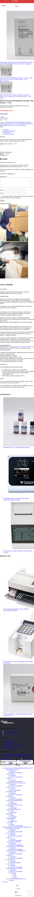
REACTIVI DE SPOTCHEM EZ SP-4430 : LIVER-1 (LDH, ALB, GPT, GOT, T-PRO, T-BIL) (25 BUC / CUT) (16, 78)
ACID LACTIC (11, 787)
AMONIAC (10, 796)
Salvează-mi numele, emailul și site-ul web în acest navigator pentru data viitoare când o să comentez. (17, 197)
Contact (5, 748)
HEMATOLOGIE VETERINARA (16, 850)
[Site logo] (17, 8)
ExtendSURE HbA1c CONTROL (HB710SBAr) (16, 447)
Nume (2, 190)
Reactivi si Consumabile (16, 825)
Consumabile (13, 803)
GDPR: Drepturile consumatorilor (12, 747)
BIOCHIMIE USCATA (13, 769)
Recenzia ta (3, 176)
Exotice (15, 877)
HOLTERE (10, 814)
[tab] (5, 129)
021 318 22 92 (18, 346)
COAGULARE (11, 864)
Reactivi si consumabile (16, 772)
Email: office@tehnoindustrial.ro (11, 734)
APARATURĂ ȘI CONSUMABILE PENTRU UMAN (18, 755)
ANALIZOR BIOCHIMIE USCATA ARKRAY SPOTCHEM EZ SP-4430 (16, 609)
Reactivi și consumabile (16, 871)
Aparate (12, 802)
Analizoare (13, 771)
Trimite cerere (4, 113)
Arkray (2, 98)
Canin (14, 874)
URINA (9, 778)
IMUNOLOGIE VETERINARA (15, 846)
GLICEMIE (10, 822)
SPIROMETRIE (11, 818)
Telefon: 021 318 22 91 (9, 733)
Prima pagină (3, 62)
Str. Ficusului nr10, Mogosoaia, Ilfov (12, 731)
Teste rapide (13, 873)
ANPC (5, 744)
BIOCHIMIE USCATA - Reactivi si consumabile (18, 64)
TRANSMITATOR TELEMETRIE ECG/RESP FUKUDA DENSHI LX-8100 (16, 499)
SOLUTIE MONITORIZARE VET (16, 879)
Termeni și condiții (8, 741)
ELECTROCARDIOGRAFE (14, 800)
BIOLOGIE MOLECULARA (15, 868)
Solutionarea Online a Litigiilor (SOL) (13, 745)
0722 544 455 (28, 346)
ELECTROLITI (11, 774)
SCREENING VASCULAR (14, 805)
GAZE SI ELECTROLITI (14, 842)
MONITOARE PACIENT (14, 809)
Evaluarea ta (3, 173)
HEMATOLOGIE (11, 791)
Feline (14, 876)
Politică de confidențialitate (10, 742)
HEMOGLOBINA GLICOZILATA (16, 783)
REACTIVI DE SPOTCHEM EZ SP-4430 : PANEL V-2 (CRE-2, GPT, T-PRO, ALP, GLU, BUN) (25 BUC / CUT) (15, 95)
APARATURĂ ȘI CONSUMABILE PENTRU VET (19, 123)
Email (2, 193)
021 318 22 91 (10, 346)
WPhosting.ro (28, 759)
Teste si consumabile (15, 790)
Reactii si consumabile (16, 840)
